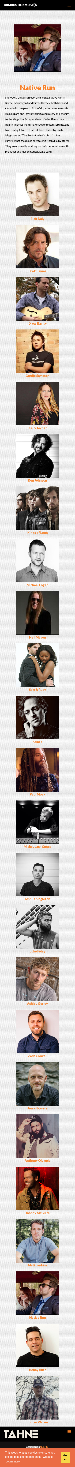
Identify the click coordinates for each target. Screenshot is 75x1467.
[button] (69, 5)
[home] (26, 5)
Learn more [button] (13, 1461)
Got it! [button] (65, 1457)
